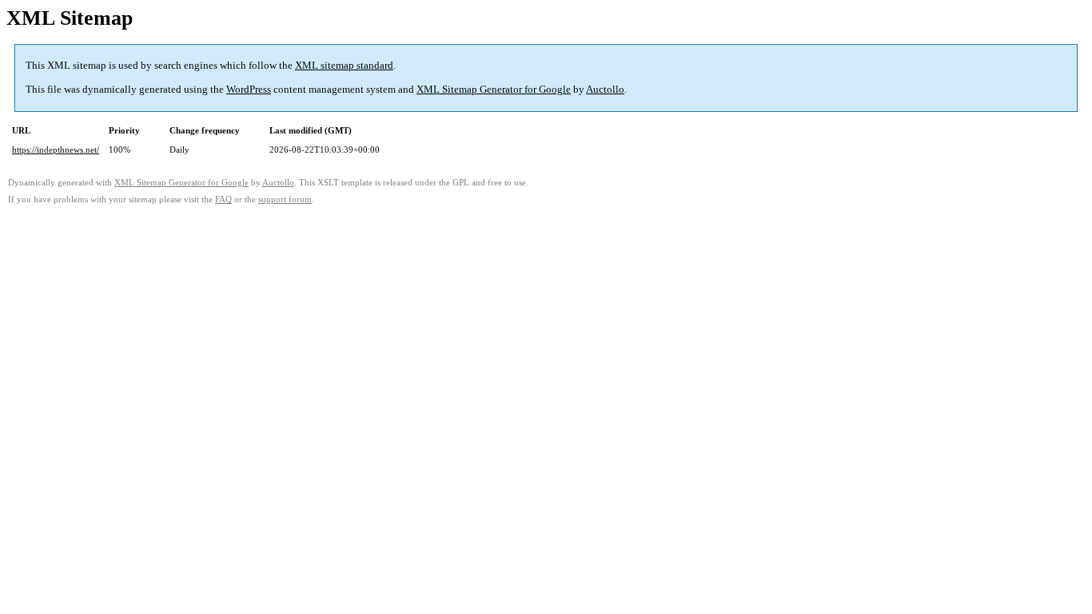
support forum (285, 199)
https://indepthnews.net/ (55, 149)
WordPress (248, 89)
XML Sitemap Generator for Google (493, 89)
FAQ (223, 199)
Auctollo (605, 89)
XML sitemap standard (344, 65)
